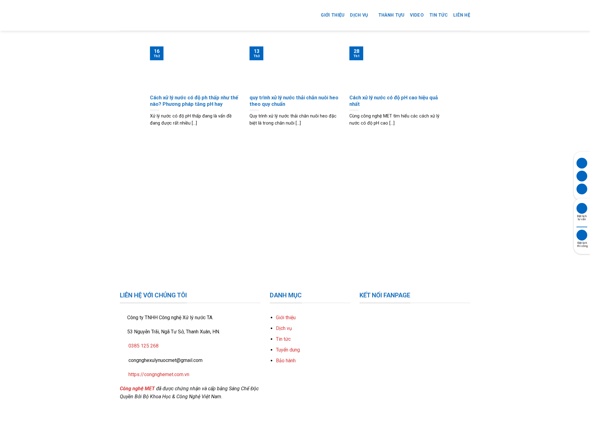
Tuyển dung (288, 350)
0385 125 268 (143, 346)
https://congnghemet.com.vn (158, 374)
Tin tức (438, 15)
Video (416, 15)
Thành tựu (391, 15)
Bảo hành (286, 360)
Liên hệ (461, 15)
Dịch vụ (359, 15)
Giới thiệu (332, 15)
